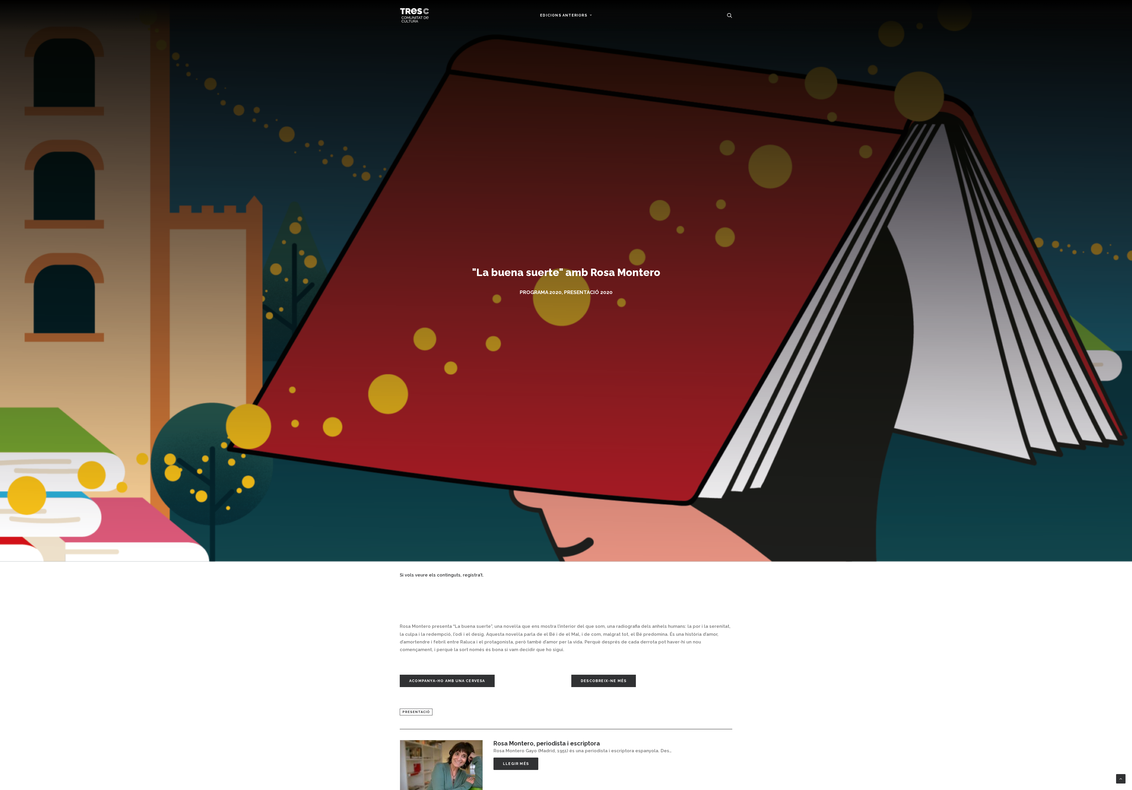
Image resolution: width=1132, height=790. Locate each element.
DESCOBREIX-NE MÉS (603, 681)
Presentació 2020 (588, 292)
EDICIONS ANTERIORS (563, 15)
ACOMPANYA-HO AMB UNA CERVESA (447, 681)
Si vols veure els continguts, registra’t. (442, 575)
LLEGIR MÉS (516, 764)
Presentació (416, 712)
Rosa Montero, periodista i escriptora (546, 743)
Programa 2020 (541, 292)
